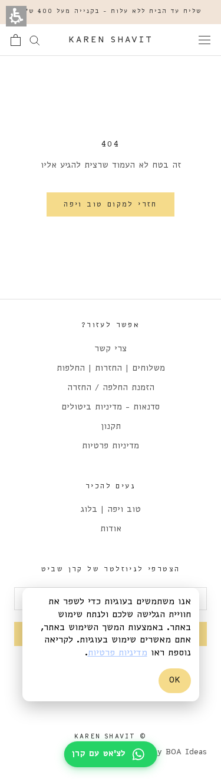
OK (174, 680)
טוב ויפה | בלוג (111, 510)
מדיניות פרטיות (110, 446)
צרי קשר (110, 349)
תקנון (111, 427)
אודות (110, 529)
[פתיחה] (204, 40)
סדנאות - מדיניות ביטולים (110, 407)
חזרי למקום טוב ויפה (110, 204)
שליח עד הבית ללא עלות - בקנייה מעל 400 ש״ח (110, 11)
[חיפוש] (34, 40)
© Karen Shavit (110, 737)
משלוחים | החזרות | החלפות (111, 368)
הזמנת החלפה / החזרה (110, 388)
